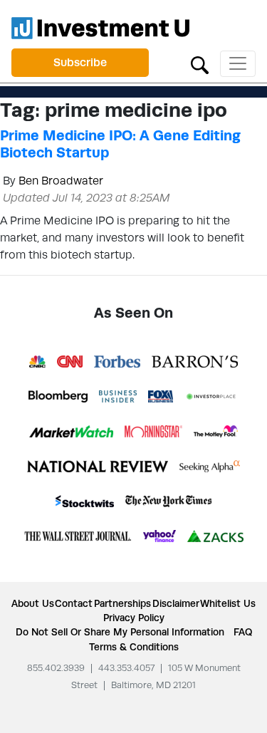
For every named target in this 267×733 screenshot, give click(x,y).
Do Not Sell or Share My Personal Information (120, 632)
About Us (32, 603)
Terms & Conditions (134, 647)
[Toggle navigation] (238, 64)
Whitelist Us (228, 603)
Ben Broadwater (61, 180)
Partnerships (122, 603)
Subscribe (80, 62)
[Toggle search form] (200, 64)
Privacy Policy (133, 617)
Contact (74, 603)
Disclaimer (175, 603)
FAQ (243, 632)
